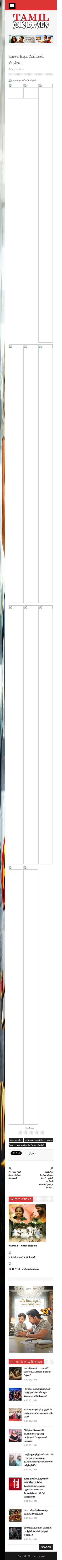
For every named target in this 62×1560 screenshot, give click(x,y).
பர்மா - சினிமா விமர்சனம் (15, 1175)
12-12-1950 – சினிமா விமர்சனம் (24, 1269)
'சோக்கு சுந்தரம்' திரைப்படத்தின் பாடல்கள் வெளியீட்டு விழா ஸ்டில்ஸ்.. (46, 1180)
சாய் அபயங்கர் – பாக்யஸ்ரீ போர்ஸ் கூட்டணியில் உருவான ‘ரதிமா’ (37, 1372)
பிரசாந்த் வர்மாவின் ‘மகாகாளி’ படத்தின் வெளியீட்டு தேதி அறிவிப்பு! (38, 1531)
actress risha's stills (34, 1140)
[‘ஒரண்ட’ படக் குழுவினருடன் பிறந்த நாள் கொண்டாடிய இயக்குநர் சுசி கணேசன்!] (15, 1394)
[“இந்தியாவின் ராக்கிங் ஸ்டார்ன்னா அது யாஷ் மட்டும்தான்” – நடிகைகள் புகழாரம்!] (15, 1435)
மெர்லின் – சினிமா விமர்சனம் (22, 1257)
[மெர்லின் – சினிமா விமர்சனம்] (28, 1252)
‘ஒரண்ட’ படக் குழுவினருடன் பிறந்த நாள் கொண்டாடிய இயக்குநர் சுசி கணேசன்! (37, 1392)
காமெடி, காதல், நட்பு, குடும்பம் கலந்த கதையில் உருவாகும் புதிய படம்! (38, 1413)
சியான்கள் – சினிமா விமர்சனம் (23, 1245)
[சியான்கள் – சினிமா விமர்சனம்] (28, 1223)
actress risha (16, 1140)
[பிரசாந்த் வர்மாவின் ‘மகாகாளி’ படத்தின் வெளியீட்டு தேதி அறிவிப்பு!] (15, 1533)
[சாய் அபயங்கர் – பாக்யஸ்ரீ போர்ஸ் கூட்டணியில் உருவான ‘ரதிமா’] (15, 1373)
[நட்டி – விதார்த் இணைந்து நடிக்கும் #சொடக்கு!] (15, 1515)
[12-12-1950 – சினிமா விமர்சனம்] (28, 1263)
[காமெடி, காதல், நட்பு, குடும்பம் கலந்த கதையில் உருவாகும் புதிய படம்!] (15, 1414)
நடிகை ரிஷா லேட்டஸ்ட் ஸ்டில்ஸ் (30, 1145)
